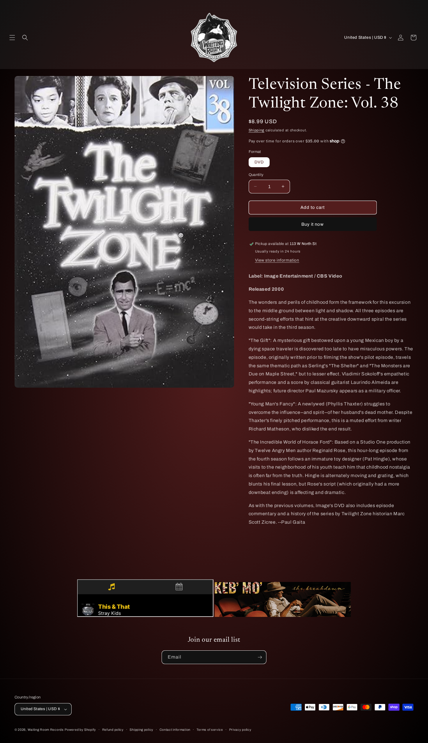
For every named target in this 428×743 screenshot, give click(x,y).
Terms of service (210, 729)
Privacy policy (240, 729)
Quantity (256, 175)
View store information (277, 260)
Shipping (257, 130)
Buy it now (312, 224)
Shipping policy (141, 729)
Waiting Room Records (46, 729)
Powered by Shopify (80, 729)
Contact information (175, 729)
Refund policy (113, 729)
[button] (12, 37)
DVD (259, 162)
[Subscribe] (259, 657)
